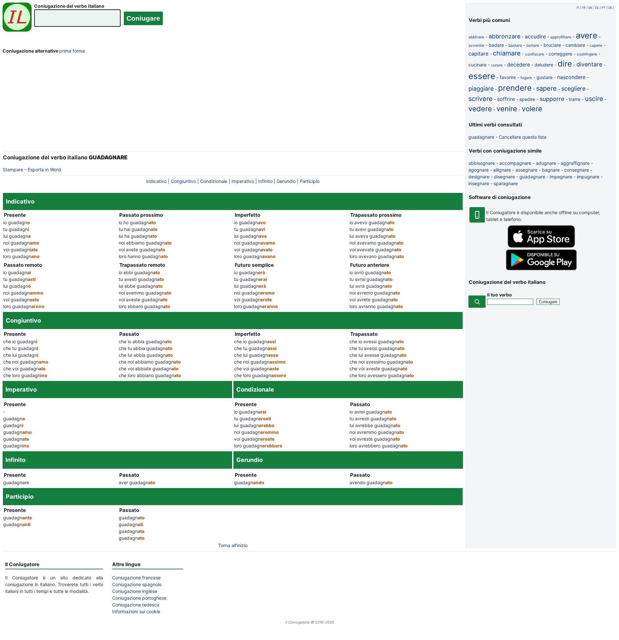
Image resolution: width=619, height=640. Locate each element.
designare (478, 176)
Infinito (265, 181)
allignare (502, 170)
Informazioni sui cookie (136, 611)
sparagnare (506, 183)
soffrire (506, 99)
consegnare (576, 170)
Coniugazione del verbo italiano (69, 6)
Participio (309, 181)
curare (497, 65)
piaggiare (481, 88)
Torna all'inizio (233, 545)
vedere (480, 109)
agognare (478, 170)
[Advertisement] (232, 104)
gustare (544, 77)
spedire (527, 99)
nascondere (571, 77)
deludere (544, 64)
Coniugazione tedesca (135, 604)
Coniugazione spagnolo (137, 584)
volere (532, 109)
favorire (508, 77)
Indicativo (156, 181)
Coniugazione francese (136, 577)
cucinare (477, 64)
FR (583, 7)
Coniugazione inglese (134, 591)
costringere (587, 54)
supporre (552, 98)
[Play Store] (541, 268)
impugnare (588, 176)
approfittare (560, 37)
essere (481, 76)
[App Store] (541, 246)
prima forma (72, 51)
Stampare (13, 169)
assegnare (526, 170)
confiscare (534, 54)
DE (610, 7)
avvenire (476, 45)
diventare (589, 64)
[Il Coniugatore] (17, 18)
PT (603, 7)
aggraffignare (575, 163)
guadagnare (481, 137)
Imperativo (242, 181)
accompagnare (515, 163)
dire (565, 63)
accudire (535, 36)
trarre (574, 99)
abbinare (476, 37)
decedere (518, 64)
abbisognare (481, 163)
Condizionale (213, 181)
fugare (526, 77)
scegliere (573, 88)
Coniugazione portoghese (139, 598)
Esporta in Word (44, 169)
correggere (560, 53)
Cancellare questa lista (522, 137)
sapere (546, 88)
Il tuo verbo (499, 294)
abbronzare (504, 36)
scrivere (480, 99)
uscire (594, 99)
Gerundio (286, 181)
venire (506, 109)
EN (590, 7)
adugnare (546, 163)
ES (597, 7)
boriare (532, 45)
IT (577, 7)
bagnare (551, 170)
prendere (515, 88)
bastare (515, 45)
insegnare (478, 183)
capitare (478, 53)
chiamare (507, 53)
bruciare (552, 45)
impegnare (561, 176)
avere (586, 35)
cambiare (575, 45)
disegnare (504, 176)
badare (496, 45)
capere (596, 45)
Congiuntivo (183, 181)
